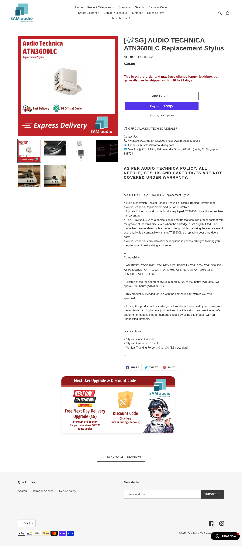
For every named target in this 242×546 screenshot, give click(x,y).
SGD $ (26, 523)
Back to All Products (124, 457)
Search (22, 491)
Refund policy (67, 491)
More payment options (162, 115)
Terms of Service (43, 491)
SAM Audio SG (195, 533)
